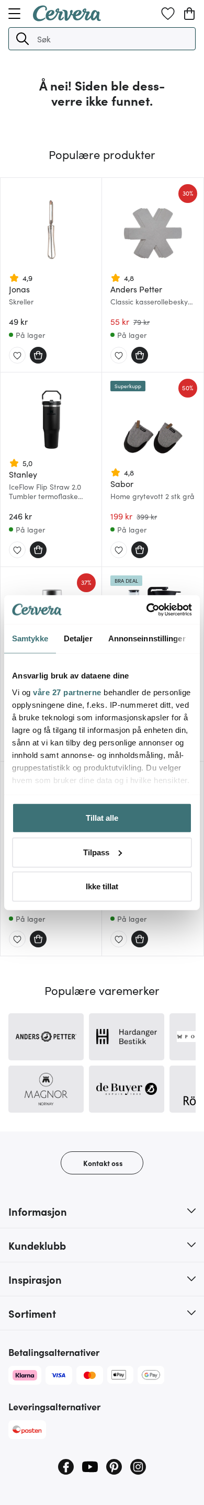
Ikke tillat (102, 886)
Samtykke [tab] (30, 638)
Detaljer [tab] (78, 638)
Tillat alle (102, 817)
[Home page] (67, 18)
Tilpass (96, 851)
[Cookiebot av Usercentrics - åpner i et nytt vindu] (146, 609)
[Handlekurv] (189, 13)
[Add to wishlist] (17, 355)
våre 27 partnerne (67, 691)
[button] (22, 39)
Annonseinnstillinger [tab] (147, 638)
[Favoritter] (168, 13)
